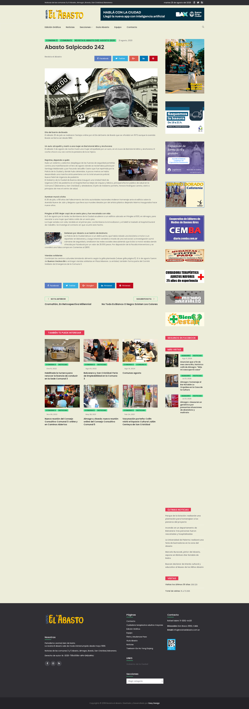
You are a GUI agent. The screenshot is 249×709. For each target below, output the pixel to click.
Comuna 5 (66, 40)
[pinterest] (153, 58)
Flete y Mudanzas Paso (136, 636)
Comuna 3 (51, 40)
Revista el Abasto (53, 56)
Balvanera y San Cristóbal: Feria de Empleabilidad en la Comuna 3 (101, 375)
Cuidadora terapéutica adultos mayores (144, 625)
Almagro (186, 355)
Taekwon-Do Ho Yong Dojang (139, 648)
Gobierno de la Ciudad (137, 664)
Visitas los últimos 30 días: (178, 584)
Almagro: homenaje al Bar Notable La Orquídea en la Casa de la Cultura (191, 386)
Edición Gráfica (53, 27)
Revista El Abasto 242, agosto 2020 (95, 40)
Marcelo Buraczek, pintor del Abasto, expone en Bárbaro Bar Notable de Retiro (182, 555)
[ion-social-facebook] (194, 2)
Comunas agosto (132, 372)
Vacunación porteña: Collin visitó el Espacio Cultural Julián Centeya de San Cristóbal (139, 421)
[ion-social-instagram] (53, 663)
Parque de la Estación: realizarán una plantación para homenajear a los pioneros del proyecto (183, 518)
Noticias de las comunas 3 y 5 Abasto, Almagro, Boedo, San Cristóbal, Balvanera (78, 2)
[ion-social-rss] (202, 2)
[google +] (134, 58)
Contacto (132, 27)
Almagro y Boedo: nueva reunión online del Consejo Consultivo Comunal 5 (101, 421)
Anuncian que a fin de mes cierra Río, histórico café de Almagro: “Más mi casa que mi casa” (191, 366)
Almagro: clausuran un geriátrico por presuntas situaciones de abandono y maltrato (191, 407)
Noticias (70, 27)
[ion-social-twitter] (198, 2)
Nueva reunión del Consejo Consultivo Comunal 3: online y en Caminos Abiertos (61, 421)
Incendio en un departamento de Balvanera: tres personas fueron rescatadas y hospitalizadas (181, 530)
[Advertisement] (184, 461)
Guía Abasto (102, 27)
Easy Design (154, 703)
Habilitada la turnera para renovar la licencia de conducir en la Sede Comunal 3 (61, 375)
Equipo (118, 27)
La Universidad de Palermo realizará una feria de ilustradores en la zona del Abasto (184, 543)
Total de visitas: (173, 591)
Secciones (85, 27)
